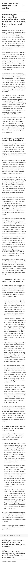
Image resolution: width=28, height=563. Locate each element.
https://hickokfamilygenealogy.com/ (12, 250)
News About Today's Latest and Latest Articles (10, 5)
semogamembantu (15, 535)
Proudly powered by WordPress (9, 561)
